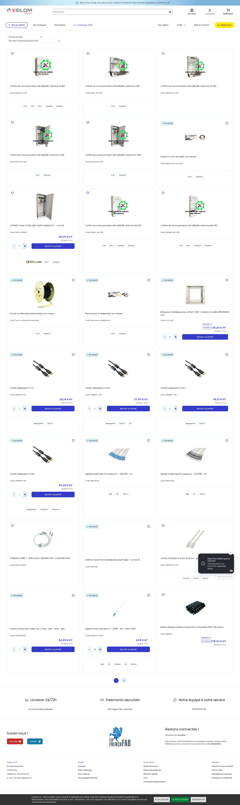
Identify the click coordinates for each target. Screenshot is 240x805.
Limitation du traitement (222, 778)
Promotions (59, 25)
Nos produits (18, 25)
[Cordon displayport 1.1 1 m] (43, 369)
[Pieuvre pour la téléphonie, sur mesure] (118, 295)
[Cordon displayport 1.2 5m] (43, 455)
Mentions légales (150, 774)
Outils (179, 25)
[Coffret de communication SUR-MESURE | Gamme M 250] (43, 67)
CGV (145, 778)
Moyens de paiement (152, 770)
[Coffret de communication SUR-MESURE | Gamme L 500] (43, 136)
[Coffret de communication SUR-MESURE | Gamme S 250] (118, 67)
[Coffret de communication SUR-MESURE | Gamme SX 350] (195, 67)
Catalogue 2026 (85, 25)
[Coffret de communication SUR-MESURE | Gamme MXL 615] (195, 207)
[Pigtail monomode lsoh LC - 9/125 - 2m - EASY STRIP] (118, 610)
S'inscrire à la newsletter (175, 735)
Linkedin (33, 741)
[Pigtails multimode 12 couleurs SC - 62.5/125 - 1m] (118, 455)
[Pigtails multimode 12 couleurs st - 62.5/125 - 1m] (195, 455)
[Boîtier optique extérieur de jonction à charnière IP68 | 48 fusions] (195, 608)
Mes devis (192, 14)
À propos (82, 766)
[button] (216, 564)
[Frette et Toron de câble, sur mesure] (195, 138)
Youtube (13, 741)
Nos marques (39, 25)
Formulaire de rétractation (154, 782)
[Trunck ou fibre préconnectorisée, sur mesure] (43, 294)
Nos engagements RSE (87, 778)
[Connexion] (209, 11)
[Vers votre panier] (228, 10)
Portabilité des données (222, 774)
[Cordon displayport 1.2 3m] (195, 369)
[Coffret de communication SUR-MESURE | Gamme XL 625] (118, 136)
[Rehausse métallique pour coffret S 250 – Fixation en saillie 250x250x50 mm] (195, 295)
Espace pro (226, 25)
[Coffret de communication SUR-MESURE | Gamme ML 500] (118, 207)
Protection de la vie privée (222, 766)
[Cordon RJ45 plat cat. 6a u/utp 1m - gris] (195, 539)
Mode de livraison (150, 766)
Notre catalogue (85, 770)
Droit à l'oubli (217, 770)
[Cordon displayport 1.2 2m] (118, 369)
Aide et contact (201, 25)
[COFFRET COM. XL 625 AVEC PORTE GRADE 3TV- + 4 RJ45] (43, 206)
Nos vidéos (163, 25)
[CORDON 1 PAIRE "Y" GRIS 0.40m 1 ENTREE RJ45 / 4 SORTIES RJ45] (43, 539)
